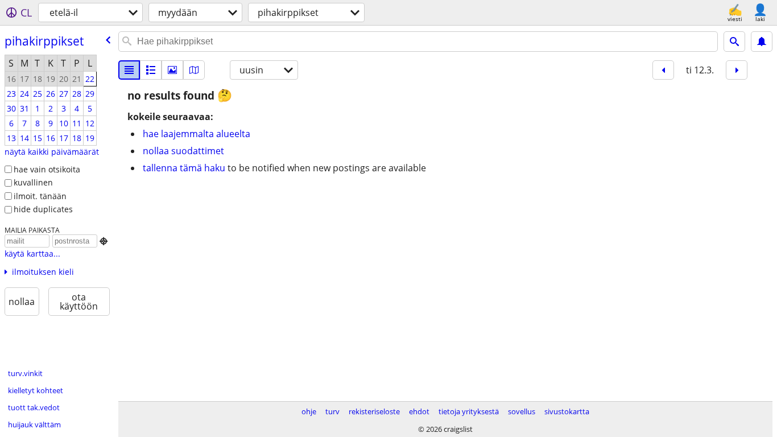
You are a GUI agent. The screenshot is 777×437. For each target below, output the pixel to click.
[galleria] (172, 70)
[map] (194, 70)
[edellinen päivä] (663, 70)
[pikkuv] (151, 70)
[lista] (129, 70)
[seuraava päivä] (736, 70)
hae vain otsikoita (47, 169)
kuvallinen (33, 182)
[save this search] (761, 41)
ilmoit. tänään (40, 196)
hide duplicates (43, 209)
